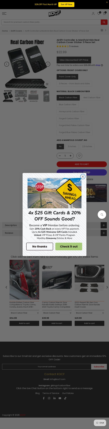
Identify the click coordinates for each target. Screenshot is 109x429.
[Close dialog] (82, 176)
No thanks (39, 247)
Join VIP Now (66, 4)
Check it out (69, 247)
